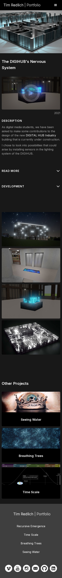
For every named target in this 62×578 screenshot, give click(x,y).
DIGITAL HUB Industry (41, 135)
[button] (55, 5)
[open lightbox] (31, 93)
